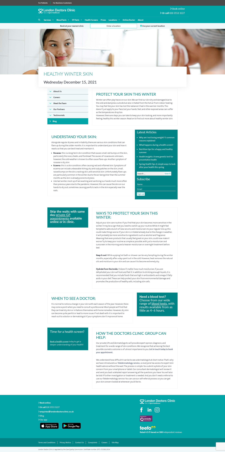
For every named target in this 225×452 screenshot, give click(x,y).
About (140, 20)
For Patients (43, 3)
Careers (56, 97)
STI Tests (75, 20)
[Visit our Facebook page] (142, 410)
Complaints (92, 442)
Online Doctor (129, 20)
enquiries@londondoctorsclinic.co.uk (57, 411)
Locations (113, 20)
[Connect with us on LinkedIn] (150, 410)
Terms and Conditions (46, 442)
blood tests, (160, 303)
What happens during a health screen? (156, 145)
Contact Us (79, 442)
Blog (55, 121)
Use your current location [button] (153, 26)
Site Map (115, 442)
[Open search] (39, 20)
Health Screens (91, 20)
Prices (103, 20)
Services (47, 20)
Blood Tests (62, 20)
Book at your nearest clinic (72, 26)
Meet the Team (60, 103)
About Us (57, 91)
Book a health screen (59, 341)
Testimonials (59, 115)
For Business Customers (62, 3)
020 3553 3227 (177, 13)
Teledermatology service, (129, 363)
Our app (43, 419)
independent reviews (172, 432)
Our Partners (59, 109)
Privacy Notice (65, 442)
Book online (178, 8)
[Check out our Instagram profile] (157, 410)
